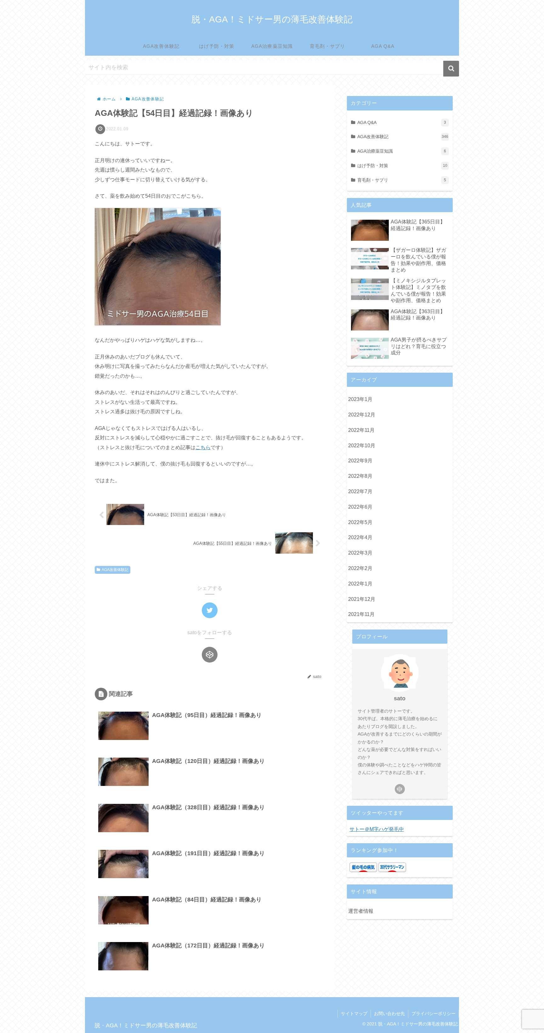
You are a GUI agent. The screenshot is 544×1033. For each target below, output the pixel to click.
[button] (451, 68)
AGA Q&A (401, 122)
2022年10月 (361, 445)
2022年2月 (360, 568)
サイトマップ (354, 1013)
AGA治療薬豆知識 (401, 151)
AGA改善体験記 (115, 569)
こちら (203, 447)
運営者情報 (360, 911)
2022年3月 (360, 553)
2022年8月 (360, 476)
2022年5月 (360, 522)
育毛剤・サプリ (401, 180)
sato (399, 698)
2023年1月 (360, 399)
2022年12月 (361, 414)
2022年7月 (360, 491)
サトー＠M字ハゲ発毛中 (376, 829)
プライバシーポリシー (433, 1013)
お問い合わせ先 (389, 1013)
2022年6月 (360, 507)
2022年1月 (360, 583)
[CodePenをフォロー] (210, 655)
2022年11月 (361, 430)
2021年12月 (361, 599)
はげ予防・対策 (402, 165)
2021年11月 (361, 614)
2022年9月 (360, 460)
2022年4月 (360, 537)
